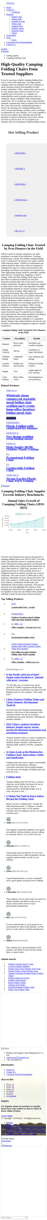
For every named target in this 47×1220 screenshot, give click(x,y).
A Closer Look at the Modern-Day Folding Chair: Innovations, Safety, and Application (25, 755)
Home (8, 7)
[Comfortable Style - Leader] (13, 604)
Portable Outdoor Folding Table (23, 1132)
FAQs (13, 40)
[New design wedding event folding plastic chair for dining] (12, 433)
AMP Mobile (11, 1125)
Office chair (16, 24)
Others (14, 33)
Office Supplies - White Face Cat (25, 662)
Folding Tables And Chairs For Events (22, 1127)
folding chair (16, 17)
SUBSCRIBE (7, 1116)
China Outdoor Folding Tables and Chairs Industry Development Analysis (25, 702)
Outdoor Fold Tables (16, 985)
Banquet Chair (17, 31)
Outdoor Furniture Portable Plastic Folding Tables (25, 974)
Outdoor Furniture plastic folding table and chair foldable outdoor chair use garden (25, 619)
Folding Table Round (17, 980)
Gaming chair (17, 26)
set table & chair (18, 21)
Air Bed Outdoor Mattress (19, 966)
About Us (10, 10)
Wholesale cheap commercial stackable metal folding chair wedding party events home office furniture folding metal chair (21, 404)
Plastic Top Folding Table (18, 989)
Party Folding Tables (27, 1134)
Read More (11, 418)
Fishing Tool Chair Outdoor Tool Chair (24, 969)
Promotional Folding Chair (20, 459)
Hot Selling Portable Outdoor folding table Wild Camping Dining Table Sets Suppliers (24, 654)
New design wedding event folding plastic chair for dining (19, 439)
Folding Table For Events (18, 978)
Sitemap (9, 1123)
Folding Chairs (17, 28)
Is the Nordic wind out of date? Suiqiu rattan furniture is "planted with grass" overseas (24, 677)
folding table (16, 19)
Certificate (15, 12)
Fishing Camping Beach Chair (20, 964)
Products (9, 14)
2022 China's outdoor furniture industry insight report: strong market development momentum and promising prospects (26, 728)
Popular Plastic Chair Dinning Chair (23, 971)
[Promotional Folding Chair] (7, 454)
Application (11, 35)
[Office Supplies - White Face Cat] (16, 659)
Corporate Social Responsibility (19, 42)
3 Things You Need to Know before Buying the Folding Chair (25, 797)
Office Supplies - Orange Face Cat (26, 627)
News (8, 38)
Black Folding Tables (17, 983)
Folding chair (13, 776)
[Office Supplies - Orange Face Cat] (16, 624)
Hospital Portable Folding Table (21, 987)
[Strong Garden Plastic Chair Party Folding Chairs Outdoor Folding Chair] (12, 475)
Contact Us (11, 44)
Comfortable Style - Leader (23, 607)
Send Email (6, 1141)
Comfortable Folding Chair (20, 469)
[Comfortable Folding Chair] (7, 465)
